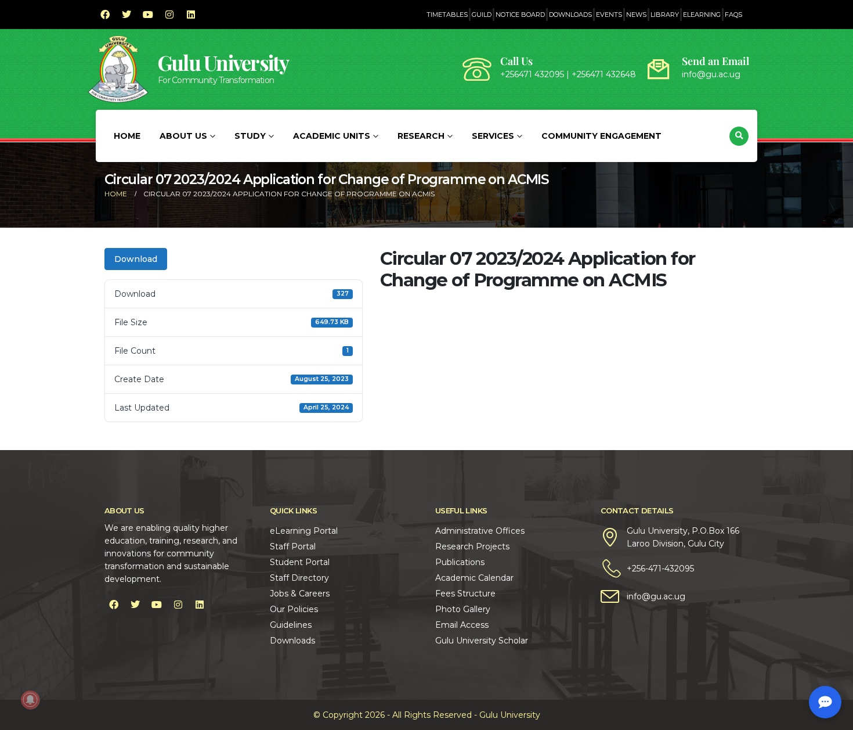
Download (135, 259)
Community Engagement (601, 136)
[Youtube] (148, 14)
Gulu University (223, 62)
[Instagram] (169, 14)
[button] (739, 136)
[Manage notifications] (30, 700)
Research (420, 136)
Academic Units (331, 136)
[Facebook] (105, 14)
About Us (183, 136)
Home (127, 136)
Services (493, 136)
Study (250, 136)
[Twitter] (126, 14)
